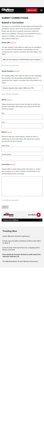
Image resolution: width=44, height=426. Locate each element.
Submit (4, 207)
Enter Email (5, 146)
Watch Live (32, 10)
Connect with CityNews (10, 220)
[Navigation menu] (41, 10)
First (3, 113)
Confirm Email (6, 154)
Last (3, 122)
